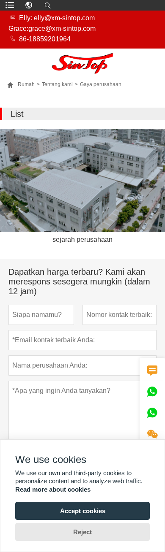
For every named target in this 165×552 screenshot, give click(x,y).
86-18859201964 (45, 39)
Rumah (21, 84)
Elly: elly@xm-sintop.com (57, 18)
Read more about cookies (53, 489)
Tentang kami (57, 84)
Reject (82, 532)
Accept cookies (82, 510)
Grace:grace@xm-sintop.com (52, 28)
